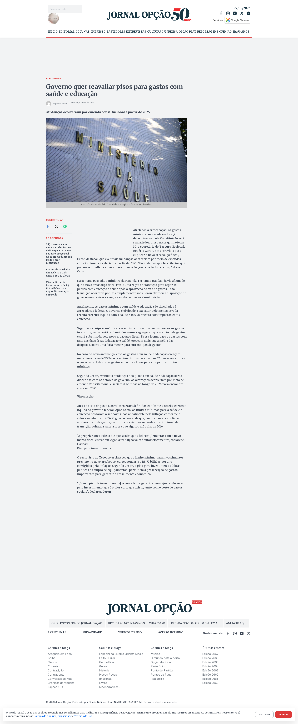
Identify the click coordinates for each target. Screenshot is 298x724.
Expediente (57, 632)
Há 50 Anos (241, 31)
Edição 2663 (210, 670)
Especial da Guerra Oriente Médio (121, 654)
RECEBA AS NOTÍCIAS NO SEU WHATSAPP (136, 623)
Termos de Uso (83, 716)
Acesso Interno (170, 632)
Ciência (52, 662)
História (104, 670)
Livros (103, 683)
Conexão (53, 666)
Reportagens (207, 31)
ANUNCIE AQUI (236, 623)
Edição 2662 (210, 674)
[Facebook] (221, 13)
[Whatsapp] (248, 13)
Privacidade (92, 632)
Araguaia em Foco (60, 654)
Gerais (103, 666)
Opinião (225, 31)
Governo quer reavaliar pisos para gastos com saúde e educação (114, 90)
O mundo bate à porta (165, 658)
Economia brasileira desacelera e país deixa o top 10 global (58, 272)
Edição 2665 (210, 662)
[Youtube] (235, 13)
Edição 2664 (210, 666)
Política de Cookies (45, 716)
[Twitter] (242, 13)
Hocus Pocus (108, 674)
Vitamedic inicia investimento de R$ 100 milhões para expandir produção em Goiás (57, 288)
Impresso (98, 31)
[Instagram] (228, 13)
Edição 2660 (210, 683)
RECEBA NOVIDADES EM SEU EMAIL (195, 623)
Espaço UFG (56, 687)
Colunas (82, 31)
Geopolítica (106, 662)
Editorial (66, 31)
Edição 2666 (210, 658)
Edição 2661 (210, 678)
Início (53, 31)
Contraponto (56, 674)
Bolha (51, 658)
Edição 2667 (210, 654)
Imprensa (170, 31)
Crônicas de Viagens (61, 683)
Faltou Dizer (107, 658)
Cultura (154, 31)
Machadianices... (110, 687)
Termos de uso (130, 632)
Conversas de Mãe (60, 678)
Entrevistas (136, 31)
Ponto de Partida (162, 670)
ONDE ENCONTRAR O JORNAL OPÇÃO (76, 623)
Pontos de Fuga (161, 674)
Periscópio (158, 666)
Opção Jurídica (161, 662)
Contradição (56, 670)
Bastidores (116, 31)
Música (155, 654)
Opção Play (187, 31)
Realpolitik (157, 678)
